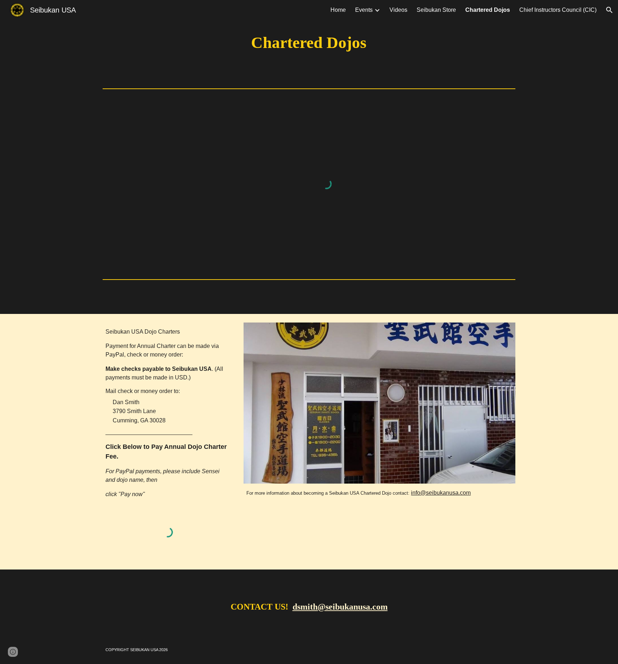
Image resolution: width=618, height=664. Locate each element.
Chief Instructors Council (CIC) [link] (558, 10)
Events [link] (364, 10)
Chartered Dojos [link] (487, 10)
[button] (609, 10)
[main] (309, 43)
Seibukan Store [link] (436, 10)
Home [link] (338, 10)
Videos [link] (398, 10)
